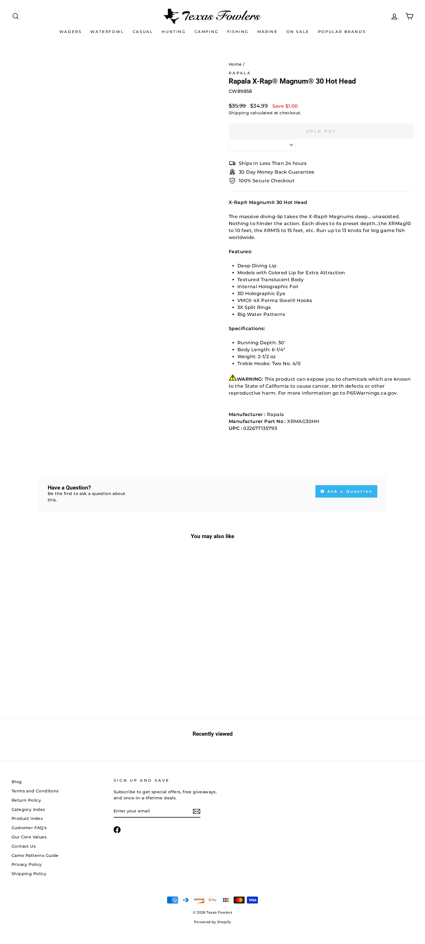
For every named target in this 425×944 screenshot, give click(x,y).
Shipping (239, 113)
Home (235, 64)
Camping (207, 31)
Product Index (27, 818)
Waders (70, 31)
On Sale (298, 31)
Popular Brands (342, 31)
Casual (143, 31)
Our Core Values (29, 837)
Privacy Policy (27, 864)
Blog (17, 781)
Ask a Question (349, 491)
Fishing (238, 31)
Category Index (28, 809)
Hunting (174, 31)
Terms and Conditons (35, 791)
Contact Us (24, 846)
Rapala (240, 73)
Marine (267, 31)
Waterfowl (107, 31)
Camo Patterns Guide (35, 855)
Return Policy (26, 800)
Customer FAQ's (29, 827)
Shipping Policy (29, 873)
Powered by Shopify (212, 922)
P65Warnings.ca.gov (371, 393)
